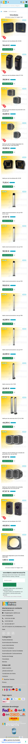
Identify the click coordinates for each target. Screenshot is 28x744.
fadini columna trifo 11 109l (9, 384)
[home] (1, 11)
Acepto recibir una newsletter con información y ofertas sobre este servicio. (13, 593)
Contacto (5, 676)
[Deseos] (21, 2)
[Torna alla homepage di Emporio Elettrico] (3, 724)
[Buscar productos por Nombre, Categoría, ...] (26, 5)
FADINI (5, 11)
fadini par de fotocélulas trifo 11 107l (11, 521)
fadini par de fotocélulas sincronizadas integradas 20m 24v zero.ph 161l (12, 487)
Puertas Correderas (8, 648)
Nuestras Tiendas (9, 679)
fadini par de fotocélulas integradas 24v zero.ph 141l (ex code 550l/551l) (12, 144)
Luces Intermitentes (8, 645)
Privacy (4, 682)
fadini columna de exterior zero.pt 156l (12, 315)
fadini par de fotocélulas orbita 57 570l (12, 75)
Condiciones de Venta (8, 673)
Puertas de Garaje (7, 656)
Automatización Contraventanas (12, 653)
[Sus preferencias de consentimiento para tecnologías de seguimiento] (25, 741)
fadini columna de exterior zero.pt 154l (12, 247)
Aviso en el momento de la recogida (11, 742)
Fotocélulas (5, 659)
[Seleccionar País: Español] (8, 2)
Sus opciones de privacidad (12, 740)
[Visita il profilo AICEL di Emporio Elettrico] (14, 737)
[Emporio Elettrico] (4, 2)
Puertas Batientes (7, 640)
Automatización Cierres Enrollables (12, 651)
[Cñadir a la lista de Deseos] (14, 49)
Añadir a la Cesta (7, 49)
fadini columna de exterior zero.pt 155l (12, 281)
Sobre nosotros (6, 668)
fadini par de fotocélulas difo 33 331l (11, 178)
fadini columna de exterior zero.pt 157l (12, 350)
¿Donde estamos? (7, 671)
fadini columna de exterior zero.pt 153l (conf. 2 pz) (12, 213)
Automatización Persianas (10, 642)
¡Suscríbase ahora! (10, 584)
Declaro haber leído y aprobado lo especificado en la (13, 589)
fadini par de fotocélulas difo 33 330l (11, 41)
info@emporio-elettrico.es (12, 613)
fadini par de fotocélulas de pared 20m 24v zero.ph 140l (13, 110)
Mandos (4, 662)
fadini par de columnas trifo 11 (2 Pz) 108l (13, 418)
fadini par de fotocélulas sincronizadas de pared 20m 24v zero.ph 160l (13, 453)
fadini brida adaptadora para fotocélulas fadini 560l (13, 556)
